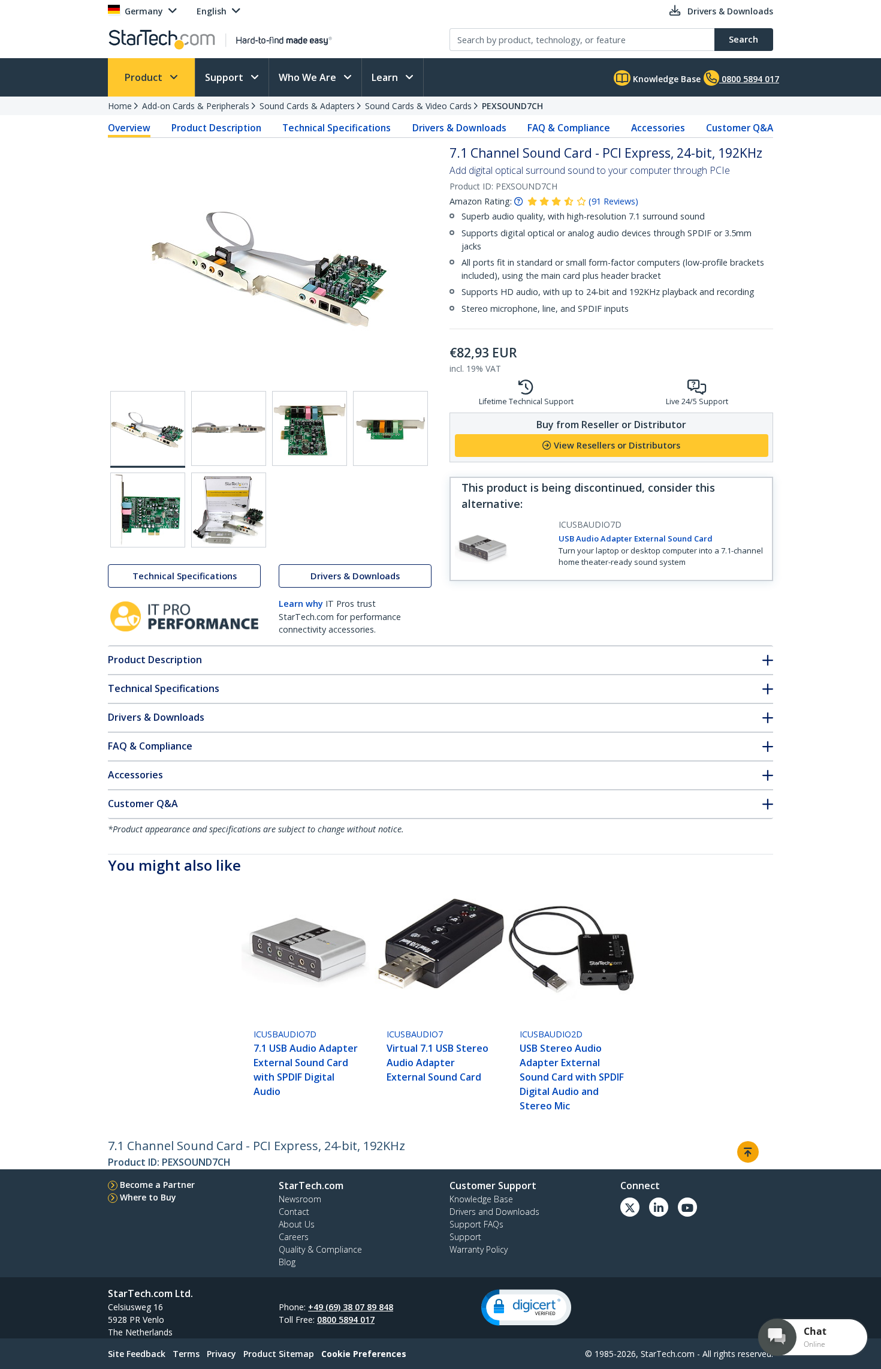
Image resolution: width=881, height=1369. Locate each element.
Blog (287, 1262)
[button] (526, 1307)
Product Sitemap (278, 1353)
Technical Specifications (336, 127)
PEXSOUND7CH (512, 106)
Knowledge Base (665, 79)
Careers (294, 1236)
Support (225, 77)
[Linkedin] (658, 1207)
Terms (186, 1353)
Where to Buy (148, 1197)
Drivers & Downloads (459, 127)
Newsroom (300, 1199)
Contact (294, 1211)
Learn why (301, 603)
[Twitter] (629, 1207)
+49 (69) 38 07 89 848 (350, 1307)
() (613, 201)
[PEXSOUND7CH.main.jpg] (147, 429)
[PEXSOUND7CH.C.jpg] (309, 428)
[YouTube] (687, 1207)
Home (120, 106)
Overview (129, 127)
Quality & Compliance (320, 1249)
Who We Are (309, 77)
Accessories (658, 127)
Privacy (221, 1353)
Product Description (216, 127)
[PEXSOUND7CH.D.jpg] (390, 428)
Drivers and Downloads (494, 1211)
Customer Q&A (739, 127)
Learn (386, 77)
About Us (297, 1224)
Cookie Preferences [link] (363, 1353)
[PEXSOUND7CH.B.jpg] (228, 428)
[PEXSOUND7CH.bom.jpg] (228, 510)
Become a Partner (157, 1184)
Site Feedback (136, 1353)
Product (145, 77)
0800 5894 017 (346, 1319)
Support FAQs (476, 1224)
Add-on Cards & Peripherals (195, 106)
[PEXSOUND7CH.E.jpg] (147, 510)
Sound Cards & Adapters (307, 106)
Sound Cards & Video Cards (418, 106)
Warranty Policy (478, 1249)
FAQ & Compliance (568, 127)
